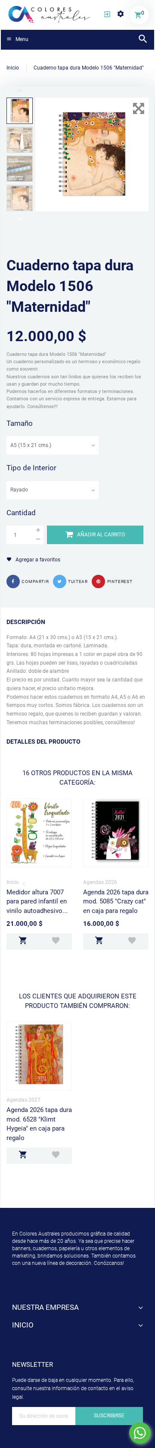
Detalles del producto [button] (43, 741)
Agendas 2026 (100, 882)
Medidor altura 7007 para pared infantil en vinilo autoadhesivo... (37, 901)
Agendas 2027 (23, 1100)
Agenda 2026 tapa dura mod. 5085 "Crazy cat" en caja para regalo (116, 901)
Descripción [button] (25, 621)
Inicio (12, 882)
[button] (107, 14)
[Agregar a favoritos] (55, 941)
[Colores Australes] (49, 14)
